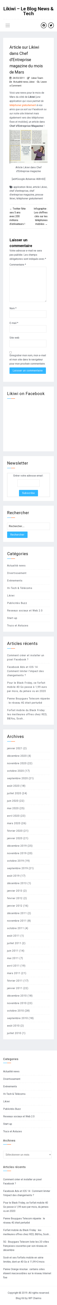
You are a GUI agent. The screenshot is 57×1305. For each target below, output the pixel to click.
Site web (14, 337)
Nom (13, 308)
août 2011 (13, 935)
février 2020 (15, 830)
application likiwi (22, 187)
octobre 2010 (15, 1010)
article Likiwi (40, 187)
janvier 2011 (14, 988)
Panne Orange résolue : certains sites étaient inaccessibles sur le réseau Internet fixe (27, 1273)
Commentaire (18, 264)
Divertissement (16, 573)
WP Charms (34, 1298)
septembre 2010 (17, 1018)
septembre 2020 (17, 778)
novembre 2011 (17, 920)
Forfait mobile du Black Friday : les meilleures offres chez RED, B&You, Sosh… (27, 714)
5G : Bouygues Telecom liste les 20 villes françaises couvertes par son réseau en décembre (26, 1246)
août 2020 (13, 785)
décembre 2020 (17, 755)
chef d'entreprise (19, 190)
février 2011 (15, 980)
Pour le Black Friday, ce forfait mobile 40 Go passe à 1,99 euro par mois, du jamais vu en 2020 (27, 687)
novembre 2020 (17, 763)
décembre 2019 (17, 845)
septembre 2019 (17, 868)
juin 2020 (13, 800)
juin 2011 (13, 950)
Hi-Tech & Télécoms (19, 588)
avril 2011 (13, 965)
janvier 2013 (14, 890)
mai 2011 (13, 958)
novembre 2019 (17, 853)
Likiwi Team (37, 78)
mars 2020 (13, 823)
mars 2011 (13, 973)
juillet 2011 (14, 943)
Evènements (14, 580)
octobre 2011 (15, 928)
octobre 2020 (15, 770)
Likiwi (32, 82)
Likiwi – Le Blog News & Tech (28, 11)
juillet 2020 (14, 793)
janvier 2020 (14, 838)
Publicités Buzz (17, 603)
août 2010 (13, 1025)
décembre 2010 (17, 995)
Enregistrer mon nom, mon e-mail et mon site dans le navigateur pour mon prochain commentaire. (28, 359)
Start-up (12, 618)
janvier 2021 (14, 748)
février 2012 (15, 898)
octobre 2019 (15, 860)
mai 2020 (13, 808)
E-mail (14, 323)
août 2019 (13, 875)
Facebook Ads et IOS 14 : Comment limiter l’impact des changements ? (25, 671)
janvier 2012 (14, 905)
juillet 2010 (14, 1033)
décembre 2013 (17, 883)
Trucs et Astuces (17, 625)
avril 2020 (13, 815)
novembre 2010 (17, 1003)
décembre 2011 (17, 913)
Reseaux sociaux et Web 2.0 (25, 610)
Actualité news (20, 82)
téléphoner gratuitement (23, 105)
